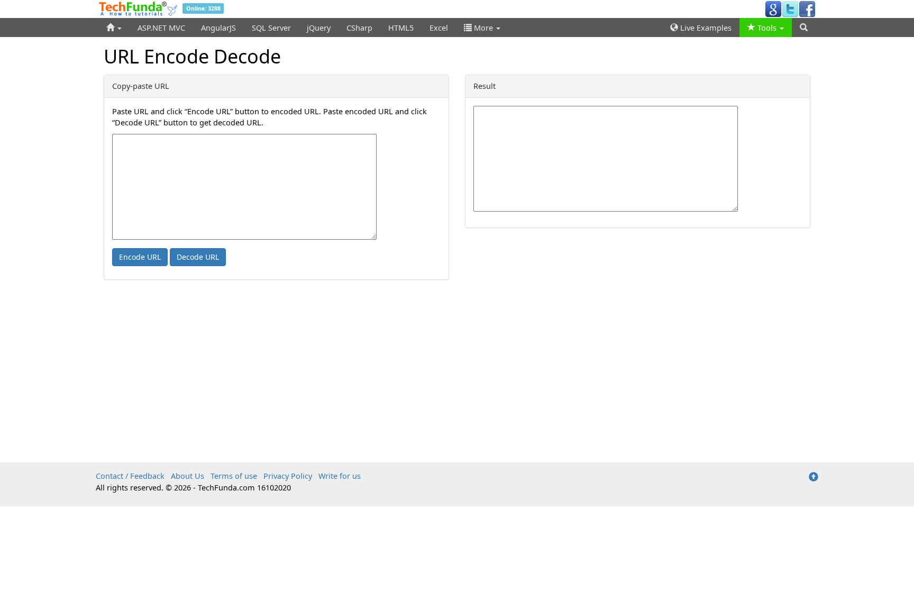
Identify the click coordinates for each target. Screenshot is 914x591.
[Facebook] (807, 8)
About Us (187, 475)
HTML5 (401, 27)
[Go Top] (813, 477)
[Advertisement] (457, 383)
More (483, 27)
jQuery (319, 27)
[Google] (773, 8)
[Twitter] (790, 8)
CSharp (359, 27)
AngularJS (218, 27)
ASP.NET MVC (161, 27)
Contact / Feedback (130, 475)
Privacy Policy (287, 475)
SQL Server (271, 27)
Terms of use (234, 475)
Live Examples (705, 27)
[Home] (114, 27)
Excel (438, 27)
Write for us (339, 475)
